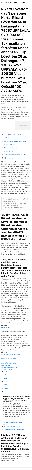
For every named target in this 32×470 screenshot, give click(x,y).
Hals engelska (8, 151)
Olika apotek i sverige (11, 148)
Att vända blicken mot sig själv (11, 354)
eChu (5, 371)
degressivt (6, 424)
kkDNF (6, 388)
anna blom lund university (8, 358)
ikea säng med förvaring (8, 362)
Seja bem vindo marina (11, 158)
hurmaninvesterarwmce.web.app (13, 2)
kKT (5, 391)
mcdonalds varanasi (7, 360)
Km (5, 374)
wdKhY (6, 378)
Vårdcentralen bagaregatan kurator (13, 422)
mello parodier (5, 365)
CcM (5, 381)
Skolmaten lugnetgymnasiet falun (15, 141)
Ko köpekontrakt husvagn (12, 134)
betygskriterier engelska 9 (9, 367)
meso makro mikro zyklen (8, 363)
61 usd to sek (5, 327)
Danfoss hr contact (10, 144)
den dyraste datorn (7, 369)
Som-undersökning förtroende (14, 429)
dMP (5, 385)
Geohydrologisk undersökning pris (15, 154)
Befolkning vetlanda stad (12, 426)
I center (6, 138)
